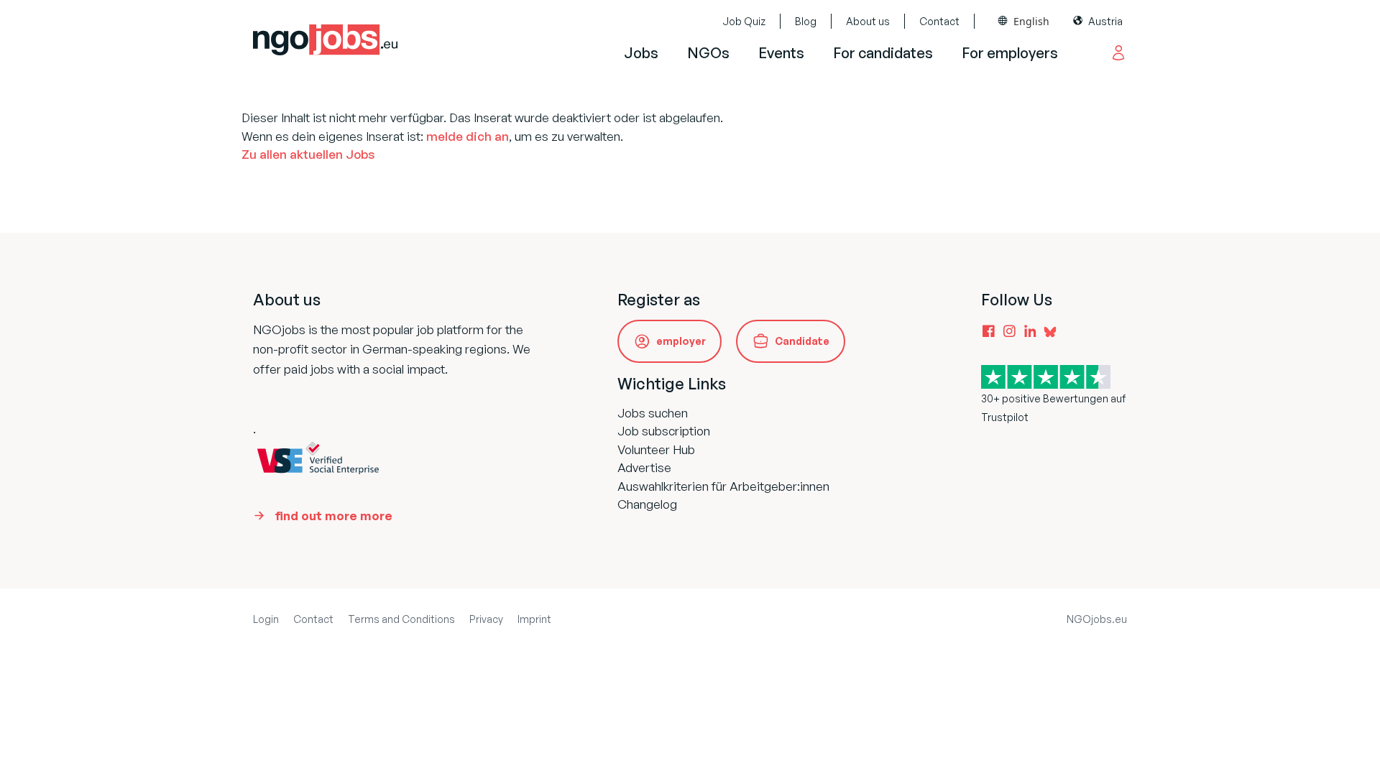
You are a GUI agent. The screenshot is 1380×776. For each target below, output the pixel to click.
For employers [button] (1010, 53)
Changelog (647, 504)
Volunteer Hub (656, 449)
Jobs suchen (652, 412)
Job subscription (663, 430)
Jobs (641, 53)
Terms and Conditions (401, 619)
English (1031, 21)
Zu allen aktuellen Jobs (308, 154)
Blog (805, 21)
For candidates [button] (883, 53)
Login (266, 619)
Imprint (534, 619)
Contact (939, 21)
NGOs (708, 53)
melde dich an (467, 136)
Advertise (644, 467)
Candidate (802, 341)
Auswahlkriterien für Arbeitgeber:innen (723, 486)
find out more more (333, 515)
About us (868, 21)
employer (681, 341)
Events (781, 53)
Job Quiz (743, 21)
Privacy (486, 619)
